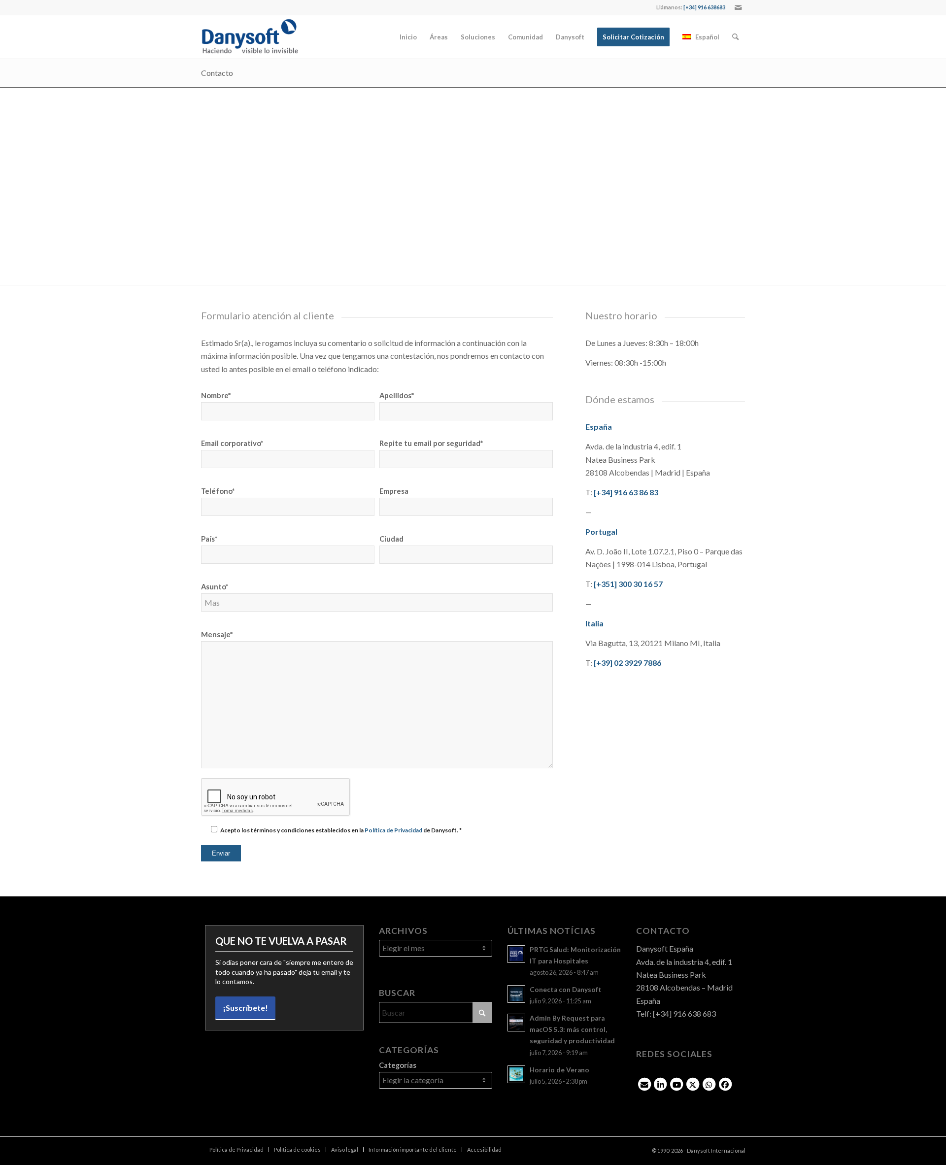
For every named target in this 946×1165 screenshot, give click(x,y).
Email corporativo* (232, 443)
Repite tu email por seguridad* (431, 443)
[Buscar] (735, 37)
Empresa (393, 490)
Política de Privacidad (393, 830)
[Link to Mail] (738, 7)
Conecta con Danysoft (566, 990)
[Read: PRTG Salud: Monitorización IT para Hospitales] (516, 954)
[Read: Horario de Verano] (516, 1074)
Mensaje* (217, 634)
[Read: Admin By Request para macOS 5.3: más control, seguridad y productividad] (516, 1022)
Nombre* (216, 395)
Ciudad (391, 538)
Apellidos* (396, 395)
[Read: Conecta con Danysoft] (516, 994)
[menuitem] (408, 37)
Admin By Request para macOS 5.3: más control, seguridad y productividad (572, 1029)
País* (209, 538)
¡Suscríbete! (245, 1007)
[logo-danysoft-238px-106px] (250, 37)
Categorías (397, 1065)
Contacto (217, 72)
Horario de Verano (559, 1070)
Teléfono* (218, 490)
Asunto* (214, 586)
